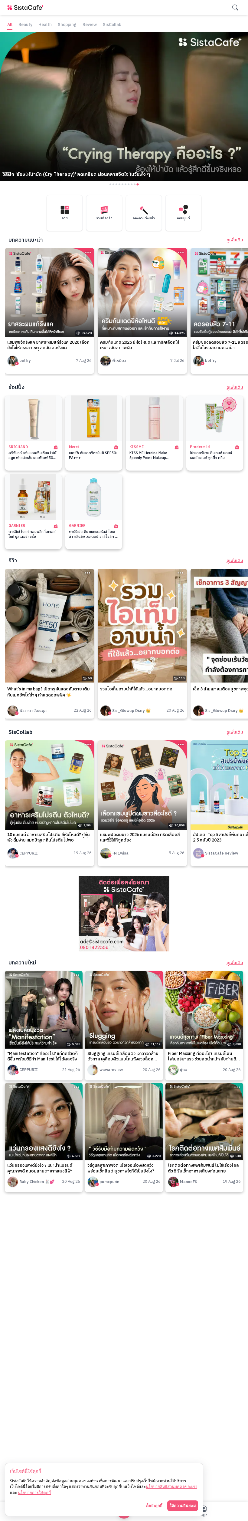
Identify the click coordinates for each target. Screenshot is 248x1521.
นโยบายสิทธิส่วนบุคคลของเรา (171, 1486)
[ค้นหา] (235, 7)
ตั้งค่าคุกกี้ (154, 1505)
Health (45, 25)
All (9, 25)
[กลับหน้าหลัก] (26, 7)
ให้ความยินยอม (183, 1505)
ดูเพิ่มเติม (235, 240)
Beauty (25, 25)
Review (90, 25)
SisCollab (112, 25)
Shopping (67, 25)
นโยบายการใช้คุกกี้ (34, 1492)
